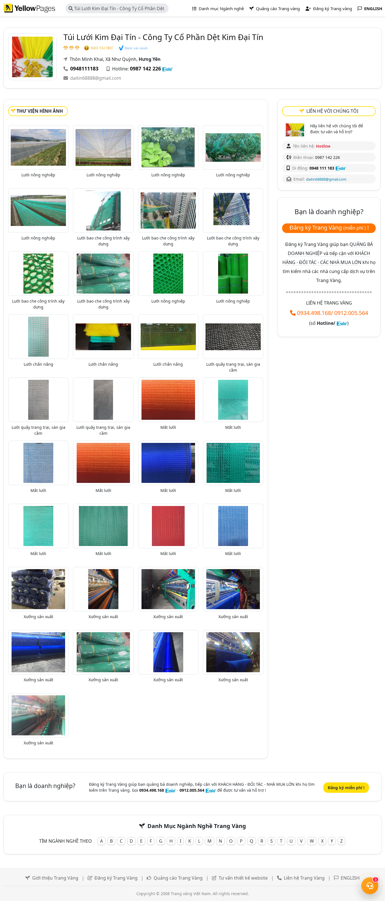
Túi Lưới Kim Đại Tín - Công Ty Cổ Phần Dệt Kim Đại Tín (116, 9)
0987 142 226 (145, 68)
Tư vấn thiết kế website (244, 878)
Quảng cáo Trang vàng (277, 8)
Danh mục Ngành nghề (221, 8)
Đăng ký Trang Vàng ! (329, 227)
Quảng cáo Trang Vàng (178, 878)
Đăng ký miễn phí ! (346, 787)
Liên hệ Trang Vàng (304, 878)
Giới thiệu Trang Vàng (55, 878)
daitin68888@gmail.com (95, 78)
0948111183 (84, 68)
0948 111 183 (321, 168)
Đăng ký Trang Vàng (116, 878)
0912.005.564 (351, 313)
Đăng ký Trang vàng (332, 8)
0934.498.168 (314, 313)
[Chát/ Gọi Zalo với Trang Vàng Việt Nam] (342, 323)
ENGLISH (350, 878)
